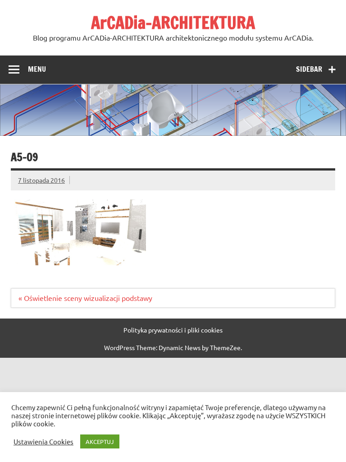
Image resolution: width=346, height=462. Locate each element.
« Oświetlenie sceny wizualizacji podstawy (85, 297)
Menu (37, 69)
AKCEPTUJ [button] (100, 441)
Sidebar (309, 69)
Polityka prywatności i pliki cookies (173, 330)
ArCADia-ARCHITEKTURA (173, 22)
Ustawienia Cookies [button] (43, 442)
